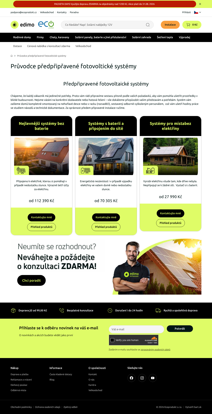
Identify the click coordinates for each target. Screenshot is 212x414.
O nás (91, 379)
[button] (188, 25)
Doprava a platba (19, 374)
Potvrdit (180, 328)
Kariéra (92, 385)
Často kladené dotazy (61, 374)
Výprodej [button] (184, 37)
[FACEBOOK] (131, 378)
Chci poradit (31, 280)
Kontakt (92, 374)
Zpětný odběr (71, 407)
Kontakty (62, 12)
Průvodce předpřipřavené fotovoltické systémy (41, 55)
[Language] (197, 12)
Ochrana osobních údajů (47, 407)
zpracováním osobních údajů (155, 349)
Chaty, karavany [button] (59, 37)
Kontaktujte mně (41, 217)
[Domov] (32, 25)
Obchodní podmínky (21, 407)
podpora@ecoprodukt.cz (24, 12)
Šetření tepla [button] (165, 37)
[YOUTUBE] (153, 378)
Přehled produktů (41, 227)
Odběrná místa (18, 390)
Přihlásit (186, 12)
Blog (52, 379)
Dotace (17, 46)
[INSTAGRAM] (142, 378)
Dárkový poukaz (19, 385)
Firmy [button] (40, 37)
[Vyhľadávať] (148, 25)
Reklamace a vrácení (21, 379)
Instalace (170, 24)
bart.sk (197, 407)
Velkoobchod (47, 12)
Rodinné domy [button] (22, 37)
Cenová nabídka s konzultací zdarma (48, 46)
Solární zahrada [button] (141, 37)
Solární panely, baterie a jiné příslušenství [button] (100, 37)
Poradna (74, 12)
